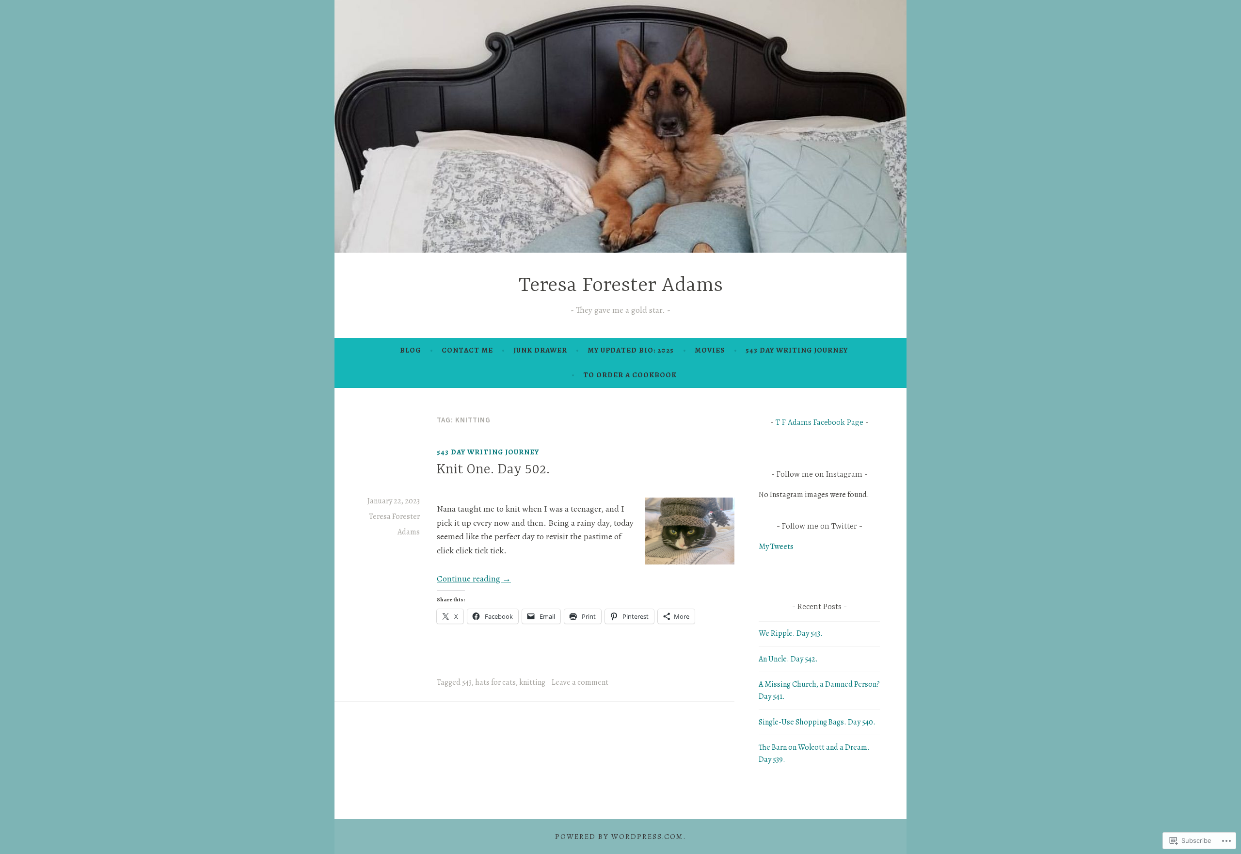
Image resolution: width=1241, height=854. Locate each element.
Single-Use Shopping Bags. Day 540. (817, 722)
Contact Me (467, 350)
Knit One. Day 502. (493, 470)
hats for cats (495, 682)
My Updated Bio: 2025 (631, 350)
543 (467, 682)
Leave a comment (580, 682)
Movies (710, 350)
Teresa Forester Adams (621, 285)
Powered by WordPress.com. (620, 836)
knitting (532, 682)
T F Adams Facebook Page (819, 423)
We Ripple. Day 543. (791, 633)
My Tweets (776, 546)
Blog (410, 350)
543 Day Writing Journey (797, 350)
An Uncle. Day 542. (788, 659)
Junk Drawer (540, 350)
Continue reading (474, 578)
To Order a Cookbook (630, 375)
